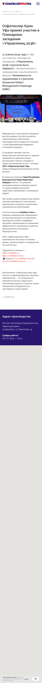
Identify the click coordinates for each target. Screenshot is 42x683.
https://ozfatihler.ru (10, 253)
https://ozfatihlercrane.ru (13, 256)
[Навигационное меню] (38, 4)
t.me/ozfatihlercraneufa (24, 258)
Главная (4, 11)
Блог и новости (15, 11)
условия (26, 679)
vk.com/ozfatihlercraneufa (13, 261)
